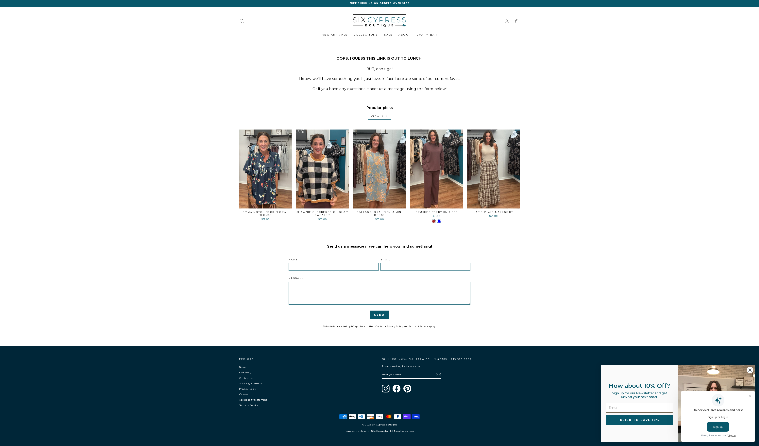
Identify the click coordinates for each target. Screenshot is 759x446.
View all (379, 116)
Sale (388, 34)
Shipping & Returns (250, 383)
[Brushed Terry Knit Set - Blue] (439, 221)
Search (243, 366)
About (404, 34)
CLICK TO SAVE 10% (639, 420)
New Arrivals (335, 34)
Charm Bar (426, 34)
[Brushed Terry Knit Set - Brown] (434, 221)
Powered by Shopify (357, 430)
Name (293, 259)
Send (379, 314)
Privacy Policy (394, 326)
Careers (243, 394)
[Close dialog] (750, 370)
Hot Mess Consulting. (401, 430)
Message (296, 278)
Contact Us (246, 378)
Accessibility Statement (253, 399)
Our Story (245, 372)
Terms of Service (418, 326)
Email (385, 259)
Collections (366, 34)
